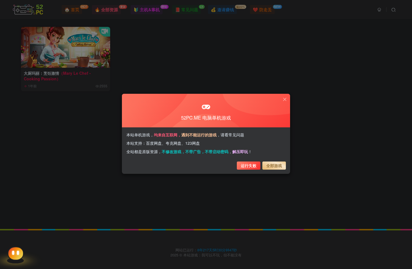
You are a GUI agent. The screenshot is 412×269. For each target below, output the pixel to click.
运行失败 (248, 165)
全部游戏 (274, 165)
